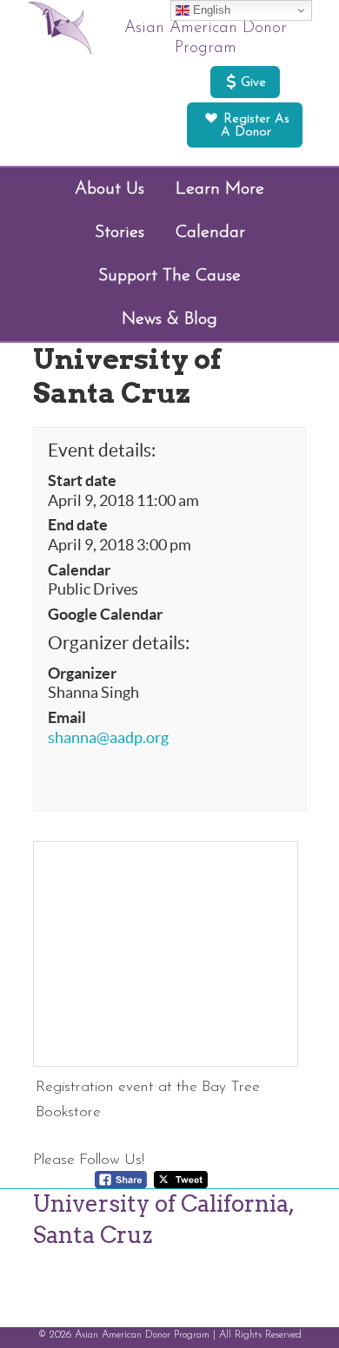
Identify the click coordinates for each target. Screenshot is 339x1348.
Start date (82, 481)
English (209, 9)
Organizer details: (118, 643)
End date (78, 525)
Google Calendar (105, 614)
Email (67, 718)
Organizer (82, 673)
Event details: (102, 450)
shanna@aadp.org (108, 737)
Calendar (79, 570)
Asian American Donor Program (205, 38)
